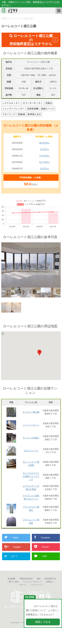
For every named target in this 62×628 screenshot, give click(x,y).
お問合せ (49, 582)
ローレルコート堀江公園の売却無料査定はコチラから (31, 40)
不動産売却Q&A (26, 579)
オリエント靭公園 (31, 412)
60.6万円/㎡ (44, 143)
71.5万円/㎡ (44, 156)
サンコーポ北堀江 (31, 438)
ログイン (23, 585)
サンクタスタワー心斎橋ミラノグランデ (31, 476)
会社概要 (11, 579)
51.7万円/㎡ (44, 162)
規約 (39, 579)
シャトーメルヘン (31, 425)
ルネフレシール (31, 450)
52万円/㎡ (44, 168)
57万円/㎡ (44, 149)
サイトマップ (37, 585)
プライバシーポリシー (32, 582)
